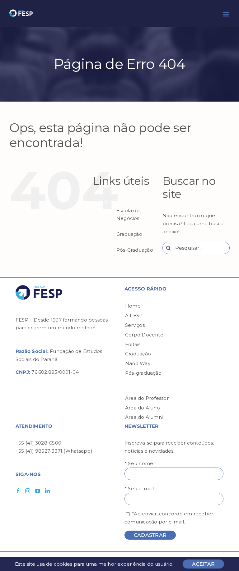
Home (133, 306)
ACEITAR (203, 564)
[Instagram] (27, 490)
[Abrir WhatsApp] (223, 555)
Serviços (135, 325)
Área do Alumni (144, 417)
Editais (133, 344)
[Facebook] (18, 490)
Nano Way (137, 363)
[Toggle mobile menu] (226, 14)
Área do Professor (147, 398)
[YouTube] (37, 490)
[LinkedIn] (47, 490)
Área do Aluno (142, 408)
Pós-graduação (143, 373)
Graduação (129, 234)
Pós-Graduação (134, 250)
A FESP (134, 315)
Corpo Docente (144, 335)
